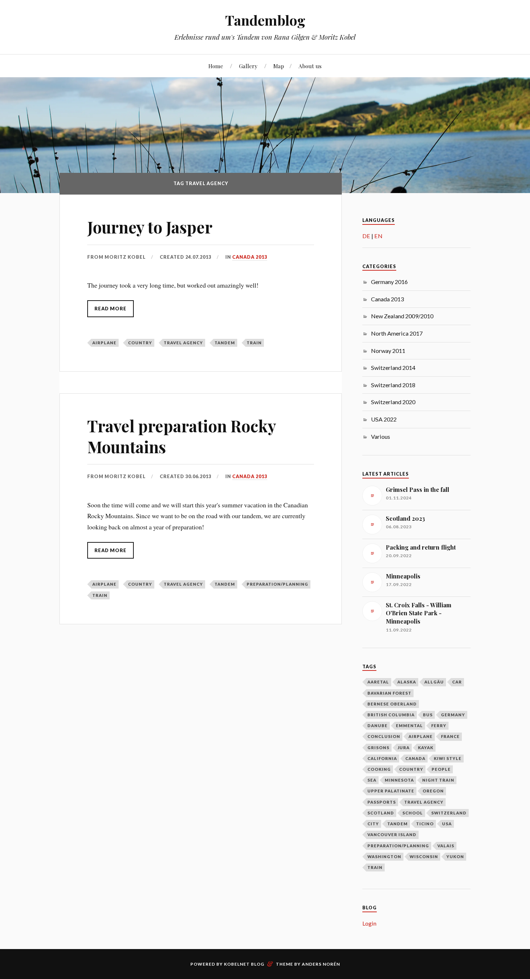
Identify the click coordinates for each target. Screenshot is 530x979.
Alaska (406, 681)
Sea (371, 780)
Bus (428, 714)
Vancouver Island (391, 834)
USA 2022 (384, 419)
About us (310, 66)
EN (378, 235)
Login (369, 923)
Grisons (378, 747)
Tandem (225, 342)
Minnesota (399, 780)
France (450, 736)
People (441, 769)
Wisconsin (424, 856)
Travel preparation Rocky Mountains (181, 436)
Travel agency (183, 342)
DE (366, 235)
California (382, 758)
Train (254, 342)
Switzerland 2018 (393, 384)
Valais (445, 845)
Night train (438, 780)
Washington (384, 856)
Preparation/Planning (277, 584)
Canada (415, 758)
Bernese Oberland (392, 704)
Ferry (438, 725)
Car (457, 681)
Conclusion (383, 736)
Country (140, 342)
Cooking (379, 769)
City (373, 823)
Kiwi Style (447, 758)
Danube (377, 725)
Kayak (425, 747)
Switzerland (449, 812)
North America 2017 (397, 333)
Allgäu (434, 681)
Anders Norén (321, 964)
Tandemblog (265, 20)
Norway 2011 (388, 350)
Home (215, 66)
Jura (404, 747)
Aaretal (378, 681)
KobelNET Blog (244, 964)
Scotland (380, 812)
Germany (453, 714)
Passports (381, 802)
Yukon (455, 856)
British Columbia (391, 714)
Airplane (104, 342)
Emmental (409, 725)
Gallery (248, 66)
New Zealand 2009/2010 (402, 316)
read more (110, 308)
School (412, 812)
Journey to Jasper (149, 226)
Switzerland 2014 (393, 367)
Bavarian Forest (389, 693)
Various (380, 436)
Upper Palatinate (390, 790)
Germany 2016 (389, 281)
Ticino (425, 823)
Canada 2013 (249, 257)
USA (447, 823)
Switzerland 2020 (393, 401)
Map (278, 66)
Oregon (433, 790)
